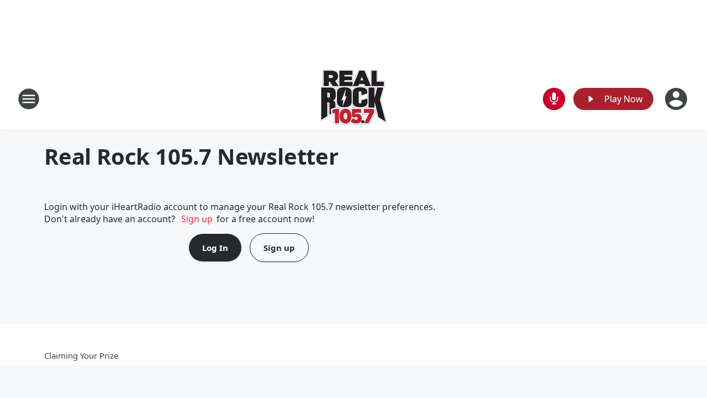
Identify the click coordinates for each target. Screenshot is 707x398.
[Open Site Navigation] (29, 99)
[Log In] (677, 99)
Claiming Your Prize (81, 355)
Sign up (197, 219)
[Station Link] (353, 99)
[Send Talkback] (554, 99)
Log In (215, 247)
